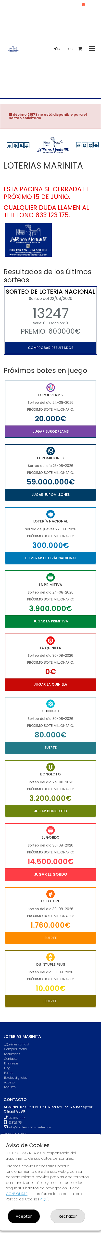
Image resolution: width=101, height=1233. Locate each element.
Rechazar (68, 1216)
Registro (9, 1087)
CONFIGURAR (16, 1193)
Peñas (8, 1073)
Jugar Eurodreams (51, 431)
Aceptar (24, 1216)
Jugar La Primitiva (50, 621)
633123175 (15, 1122)
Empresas (11, 1063)
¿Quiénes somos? (16, 1044)
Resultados (12, 1054)
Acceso (65, 48)
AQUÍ (44, 1199)
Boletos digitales (15, 1078)
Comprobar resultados (50, 347)
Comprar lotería (15, 1049)
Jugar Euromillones (50, 494)
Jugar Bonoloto (50, 811)
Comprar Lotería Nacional (50, 558)
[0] (82, 49)
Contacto (10, 1059)
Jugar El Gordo (50, 874)
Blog (7, 1068)
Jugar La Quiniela (50, 684)
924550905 (17, 1118)
